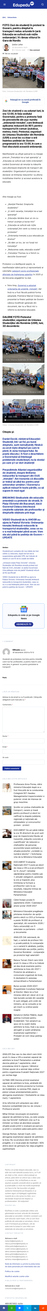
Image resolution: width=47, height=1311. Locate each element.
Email (5, 747)
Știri (4, 17)
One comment (35, 50)
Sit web (5, 757)
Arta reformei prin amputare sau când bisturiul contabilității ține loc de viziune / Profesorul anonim (22, 1106)
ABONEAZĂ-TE (23, 624)
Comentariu (8, 705)
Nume (6, 736)
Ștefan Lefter (17, 44)
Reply (5, 677)
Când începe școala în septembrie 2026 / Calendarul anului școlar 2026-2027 (28, 903)
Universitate (12, 17)
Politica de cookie (12, 1271)
